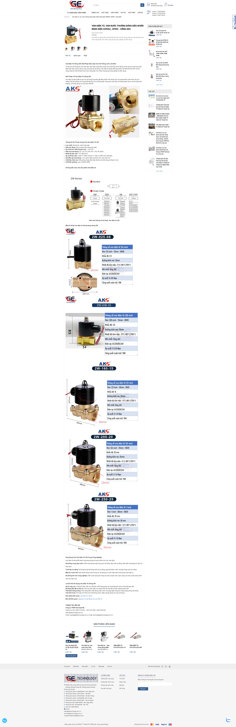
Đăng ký (121, 685)
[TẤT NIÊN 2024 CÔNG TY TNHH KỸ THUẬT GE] (152, 126)
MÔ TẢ (68, 56)
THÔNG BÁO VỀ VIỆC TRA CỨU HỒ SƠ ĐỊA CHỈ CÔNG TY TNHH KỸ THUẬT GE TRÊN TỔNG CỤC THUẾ (162, 163)
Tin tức (123, 12)
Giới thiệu (105, 12)
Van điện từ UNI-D (86, 596)
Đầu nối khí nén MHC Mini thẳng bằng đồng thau (162, 65)
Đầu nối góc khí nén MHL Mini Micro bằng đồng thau (162, 76)
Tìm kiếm (122, 679)
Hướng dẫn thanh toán (107, 682)
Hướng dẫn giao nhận (107, 685)
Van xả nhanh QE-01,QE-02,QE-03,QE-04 (72, 647)
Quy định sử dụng (106, 688)
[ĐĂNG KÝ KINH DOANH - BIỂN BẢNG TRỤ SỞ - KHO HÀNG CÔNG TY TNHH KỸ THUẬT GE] (152, 115)
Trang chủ (95, 12)
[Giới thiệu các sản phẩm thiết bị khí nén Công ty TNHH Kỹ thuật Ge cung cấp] (152, 148)
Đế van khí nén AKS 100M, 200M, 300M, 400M (161, 53)
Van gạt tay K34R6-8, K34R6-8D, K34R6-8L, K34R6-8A (162, 42)
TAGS (85, 56)
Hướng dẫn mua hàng (107, 679)
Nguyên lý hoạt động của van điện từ (90, 599)
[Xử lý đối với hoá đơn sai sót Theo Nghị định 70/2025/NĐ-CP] (152, 96)
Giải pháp (131, 12)
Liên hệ (140, 12)
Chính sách (77, 56)
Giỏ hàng (122, 688)
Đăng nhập (122, 682)
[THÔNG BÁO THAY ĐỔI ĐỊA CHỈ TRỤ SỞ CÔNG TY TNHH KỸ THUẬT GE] (152, 105)
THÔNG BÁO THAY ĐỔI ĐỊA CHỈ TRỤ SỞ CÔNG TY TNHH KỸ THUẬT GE (162, 107)
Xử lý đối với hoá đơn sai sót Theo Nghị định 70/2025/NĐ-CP (162, 98)
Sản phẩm (114, 12)
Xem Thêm (159, 85)
